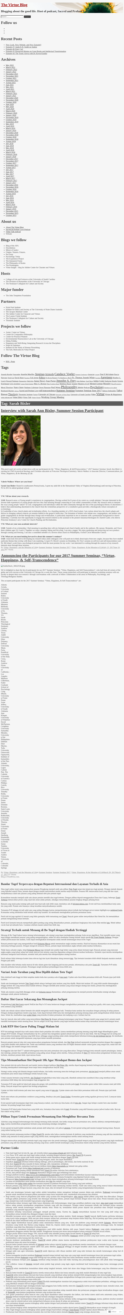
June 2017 (10, 172)
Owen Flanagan (45, 387)
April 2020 (10, 109)
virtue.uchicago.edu (6, 397)
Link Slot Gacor (17, 1004)
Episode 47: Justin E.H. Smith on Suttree (21, 47)
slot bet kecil (93, 1071)
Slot (50, 1181)
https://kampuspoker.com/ (24, 1179)
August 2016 (11, 194)
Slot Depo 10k (62, 1065)
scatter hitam (31, 1015)
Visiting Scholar (36, 397)
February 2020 (11, 113)
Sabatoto (107, 1223)
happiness (106, 377)
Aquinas (40, 374)
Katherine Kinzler (111, 381)
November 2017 (12, 161)
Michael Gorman (96, 384)
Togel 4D (96, 965)
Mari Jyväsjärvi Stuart (53, 384)
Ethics (42, 377)
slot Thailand (36, 1078)
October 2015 (11, 215)
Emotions (27, 378)
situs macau (78, 1197)
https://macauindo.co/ (60, 1166)
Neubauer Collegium (31, 387)
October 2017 (11, 163)
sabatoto (67, 1128)
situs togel (30, 1177)
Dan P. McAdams (107, 374)
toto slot (55, 1090)
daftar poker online (25, 1183)
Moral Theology (7, 387)
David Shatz (19, 378)
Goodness (98, 378)
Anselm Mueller (27, 374)
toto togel (63, 977)
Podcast (87, 387)
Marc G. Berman (40, 384)
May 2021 (10, 87)
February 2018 (11, 154)
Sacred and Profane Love (29, 391)
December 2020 (12, 98)
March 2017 (10, 178)
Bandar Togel (73, 1312)
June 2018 (10, 146)
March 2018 (10, 152)
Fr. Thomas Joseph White (83, 377)
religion (16, 391)
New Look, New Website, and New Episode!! (23, 45)
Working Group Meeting (52, 397)
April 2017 (10, 176)
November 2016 (12, 187)
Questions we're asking (110, 387)
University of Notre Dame (63, 394)
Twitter (35, 394)
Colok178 (15, 1188)
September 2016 (12, 191)
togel (77, 1084)
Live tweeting (15, 384)
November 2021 (12, 76)
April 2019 (10, 126)
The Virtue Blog (14, 5)
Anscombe (16, 374)
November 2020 (12, 100)
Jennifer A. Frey (66, 380)
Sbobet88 (11, 1292)
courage (97, 374)
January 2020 (11, 115)
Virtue (100, 394)
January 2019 (11, 131)
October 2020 (11, 102)
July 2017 (9, 170)
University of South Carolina (81, 394)
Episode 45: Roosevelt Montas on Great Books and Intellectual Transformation (36, 51)
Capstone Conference (81, 374)
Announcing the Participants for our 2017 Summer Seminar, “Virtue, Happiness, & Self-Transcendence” (58, 557)
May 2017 (10, 174)
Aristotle (49, 374)
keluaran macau (45, 992)
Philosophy (69, 387)
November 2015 (12, 213)
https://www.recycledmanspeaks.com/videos (43, 1175)
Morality (107, 383)
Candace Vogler (64, 374)
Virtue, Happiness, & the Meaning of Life (87, 547)
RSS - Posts (10, 362)
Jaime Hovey (40, 381)
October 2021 (11, 78)
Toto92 (75, 1212)
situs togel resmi (107, 1203)
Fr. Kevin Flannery (52, 378)
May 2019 (10, 124)
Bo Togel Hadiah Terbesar (101, 937)
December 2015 (12, 211)
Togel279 (9, 1268)
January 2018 (11, 157)
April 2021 (10, 89)
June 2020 (10, 104)
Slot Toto (70, 1042)
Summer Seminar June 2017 (88, 390)
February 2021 (11, 94)
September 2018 (12, 139)
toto (108, 923)
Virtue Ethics (18, 397)
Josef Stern (89, 381)
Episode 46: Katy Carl (14, 49)
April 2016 (10, 202)
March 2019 (10, 128)
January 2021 (11, 96)
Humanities (23, 381)
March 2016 (10, 205)
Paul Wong (56, 387)
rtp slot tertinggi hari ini (102, 1036)
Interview (30, 381)
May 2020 (10, 107)
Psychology (97, 387)
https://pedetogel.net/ (36, 1168)
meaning (75, 384)
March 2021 (10, 91)
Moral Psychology (116, 384)
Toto (2, 1124)
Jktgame (9, 1297)
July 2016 (9, 196)
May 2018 (10, 148)
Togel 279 (70, 1157)
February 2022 (11, 70)
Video (93, 394)
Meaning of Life (83, 384)
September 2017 (12, 165)
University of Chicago (46, 394)
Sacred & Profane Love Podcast (18, 229)
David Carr (11, 378)
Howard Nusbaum (12, 381)
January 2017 (11, 183)
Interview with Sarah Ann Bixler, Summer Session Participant (52, 410)
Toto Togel (73, 889)
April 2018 (10, 150)
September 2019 (12, 122)
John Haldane (80, 381)
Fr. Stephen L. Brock (65, 378)
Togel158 (20, 1160)
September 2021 (12, 80)
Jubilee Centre (98, 381)
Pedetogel (33, 1173)
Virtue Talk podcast (13, 232)
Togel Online (66, 1097)
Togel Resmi (74, 1310)
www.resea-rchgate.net (57, 1153)
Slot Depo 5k (46, 1019)
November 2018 (12, 135)
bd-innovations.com (80, 904)
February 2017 (11, 181)
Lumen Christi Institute (27, 384)
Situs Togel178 (38, 1134)
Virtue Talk (27, 397)
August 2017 (11, 168)
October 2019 (11, 120)
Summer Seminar (65, 390)
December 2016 (12, 185)
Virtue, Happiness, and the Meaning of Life (20, 547)
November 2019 (12, 117)
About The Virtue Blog (15, 227)
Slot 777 (87, 1053)
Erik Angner (34, 378)
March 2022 (10, 67)
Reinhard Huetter (7, 391)
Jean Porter (51, 381)
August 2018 (11, 141)
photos (80, 387)
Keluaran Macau (44, 944)
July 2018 (9, 144)
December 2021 (12, 74)
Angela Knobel (6, 374)
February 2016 (11, 207)
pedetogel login (116, 910)
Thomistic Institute (26, 394)
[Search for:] (12, 16)
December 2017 (12, 159)
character (91, 374)
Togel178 (72, 1141)
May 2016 (10, 200)
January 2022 (11, 72)
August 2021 (11, 83)
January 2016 (11, 209)
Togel (64, 916)
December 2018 (12, 133)
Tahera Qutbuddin (109, 391)
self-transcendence (47, 390)
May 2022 (10, 65)
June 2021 (10, 85)
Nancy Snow (19, 387)
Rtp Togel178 (78, 1155)
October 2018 (11, 137)
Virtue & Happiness (113, 394)
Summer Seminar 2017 (61, 547)
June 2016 (10, 198)
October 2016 (11, 189)
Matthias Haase (65, 384)
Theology (13, 394)
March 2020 (10, 111)
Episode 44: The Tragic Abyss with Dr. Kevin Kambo (26, 53)
